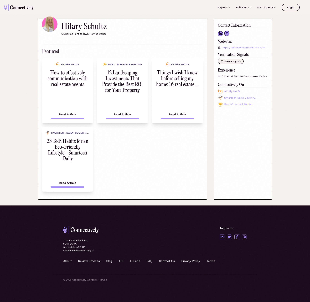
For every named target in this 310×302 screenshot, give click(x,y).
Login (290, 7)
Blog (109, 261)
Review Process (89, 261)
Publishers (242, 7)
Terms (211, 261)
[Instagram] (244, 237)
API (121, 261)
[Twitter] (229, 237)
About (67, 261)
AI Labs (135, 261)
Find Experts (265, 7)
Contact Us (167, 261)
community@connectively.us (78, 250)
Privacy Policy (190, 261)
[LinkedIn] (222, 237)
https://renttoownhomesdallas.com (243, 47)
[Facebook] (236, 237)
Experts (223, 7)
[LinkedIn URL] (220, 33)
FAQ (149, 261)
